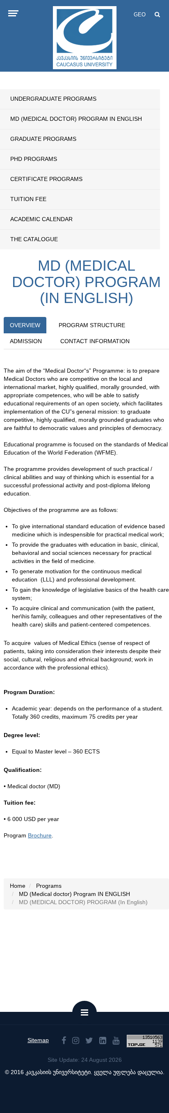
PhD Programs (33, 159)
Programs (49, 885)
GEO (140, 14)
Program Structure (92, 325)
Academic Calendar (41, 219)
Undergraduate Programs (53, 98)
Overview (25, 325)
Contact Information (95, 341)
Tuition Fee (28, 199)
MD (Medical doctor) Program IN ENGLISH (76, 118)
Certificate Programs (46, 179)
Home (17, 885)
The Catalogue (34, 239)
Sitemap (38, 1040)
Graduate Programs (43, 139)
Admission (26, 341)
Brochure (40, 835)
